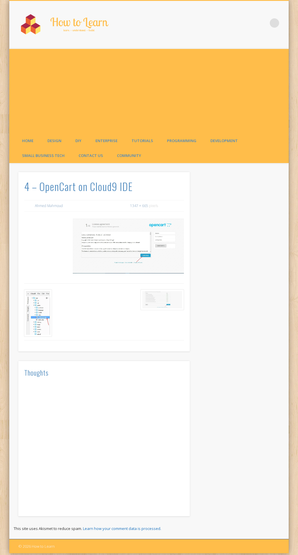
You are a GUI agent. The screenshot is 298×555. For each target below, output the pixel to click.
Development (224, 140)
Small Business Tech (43, 155)
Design (54, 140)
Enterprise (106, 140)
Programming (181, 140)
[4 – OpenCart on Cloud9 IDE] (128, 246)
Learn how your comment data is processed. (122, 528)
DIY (78, 140)
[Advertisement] (149, 89)
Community (129, 155)
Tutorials (142, 140)
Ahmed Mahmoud (49, 205)
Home (27, 140)
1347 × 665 (139, 205)
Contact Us (91, 155)
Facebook (262, 23)
